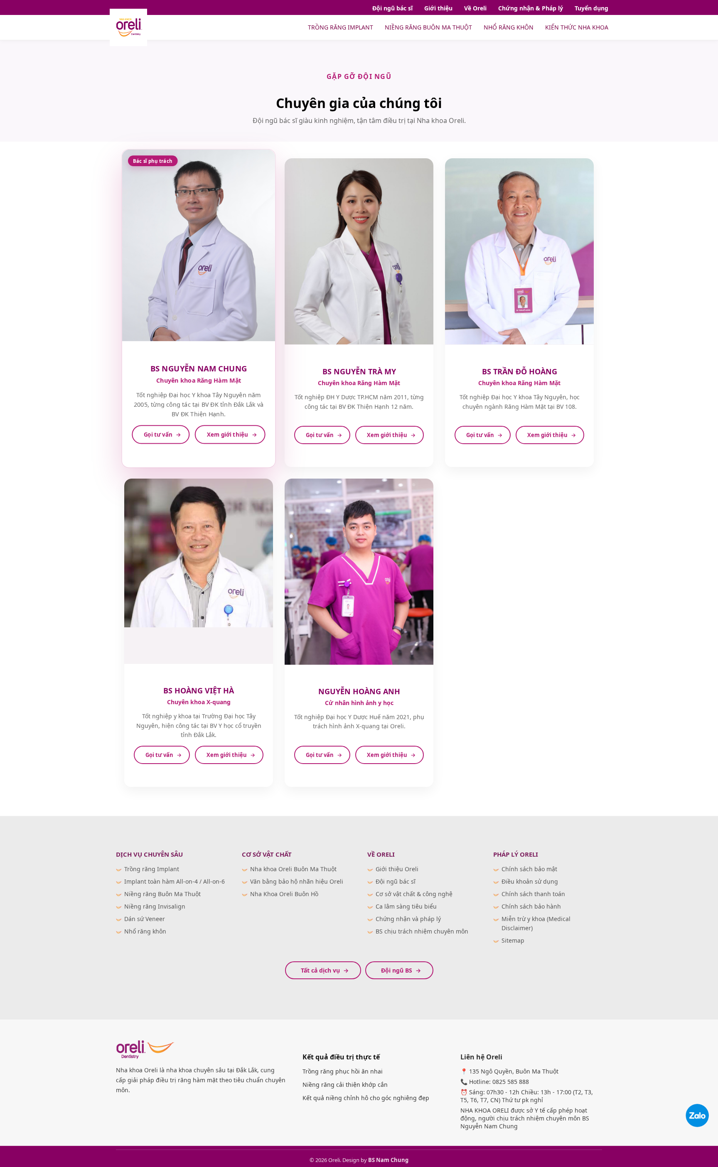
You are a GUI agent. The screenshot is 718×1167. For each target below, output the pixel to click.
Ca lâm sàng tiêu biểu (406, 906)
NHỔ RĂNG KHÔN (509, 27)
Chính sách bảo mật (529, 869)
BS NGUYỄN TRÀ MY (359, 371)
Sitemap (513, 940)
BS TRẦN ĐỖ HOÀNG (519, 371)
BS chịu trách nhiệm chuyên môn (422, 931)
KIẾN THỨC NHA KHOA (576, 27)
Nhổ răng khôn (145, 931)
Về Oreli (475, 8)
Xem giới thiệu (227, 435)
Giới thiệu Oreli (397, 869)
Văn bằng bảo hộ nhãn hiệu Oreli (296, 881)
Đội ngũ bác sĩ (392, 8)
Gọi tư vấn (158, 435)
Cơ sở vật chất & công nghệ (414, 894)
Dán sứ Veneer (144, 919)
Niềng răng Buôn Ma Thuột (162, 894)
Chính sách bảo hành (531, 906)
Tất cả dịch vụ (320, 970)
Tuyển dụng (591, 8)
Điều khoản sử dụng (530, 881)
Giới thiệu (438, 8)
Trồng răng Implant (151, 869)
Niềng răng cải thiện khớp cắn (345, 1084)
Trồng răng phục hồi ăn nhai (342, 1071)
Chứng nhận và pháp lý (408, 919)
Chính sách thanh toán (533, 894)
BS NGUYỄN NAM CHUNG (198, 369)
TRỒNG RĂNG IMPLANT (340, 27)
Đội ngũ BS (396, 970)
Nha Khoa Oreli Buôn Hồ (284, 894)
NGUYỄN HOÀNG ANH (359, 691)
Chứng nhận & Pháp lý (530, 8)
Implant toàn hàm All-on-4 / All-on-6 (174, 881)
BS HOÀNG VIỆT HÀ (198, 690)
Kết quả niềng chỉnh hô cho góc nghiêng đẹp (365, 1098)
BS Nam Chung (388, 1160)
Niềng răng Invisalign (154, 906)
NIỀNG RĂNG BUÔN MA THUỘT (428, 27)
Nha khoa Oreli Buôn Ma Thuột (293, 869)
